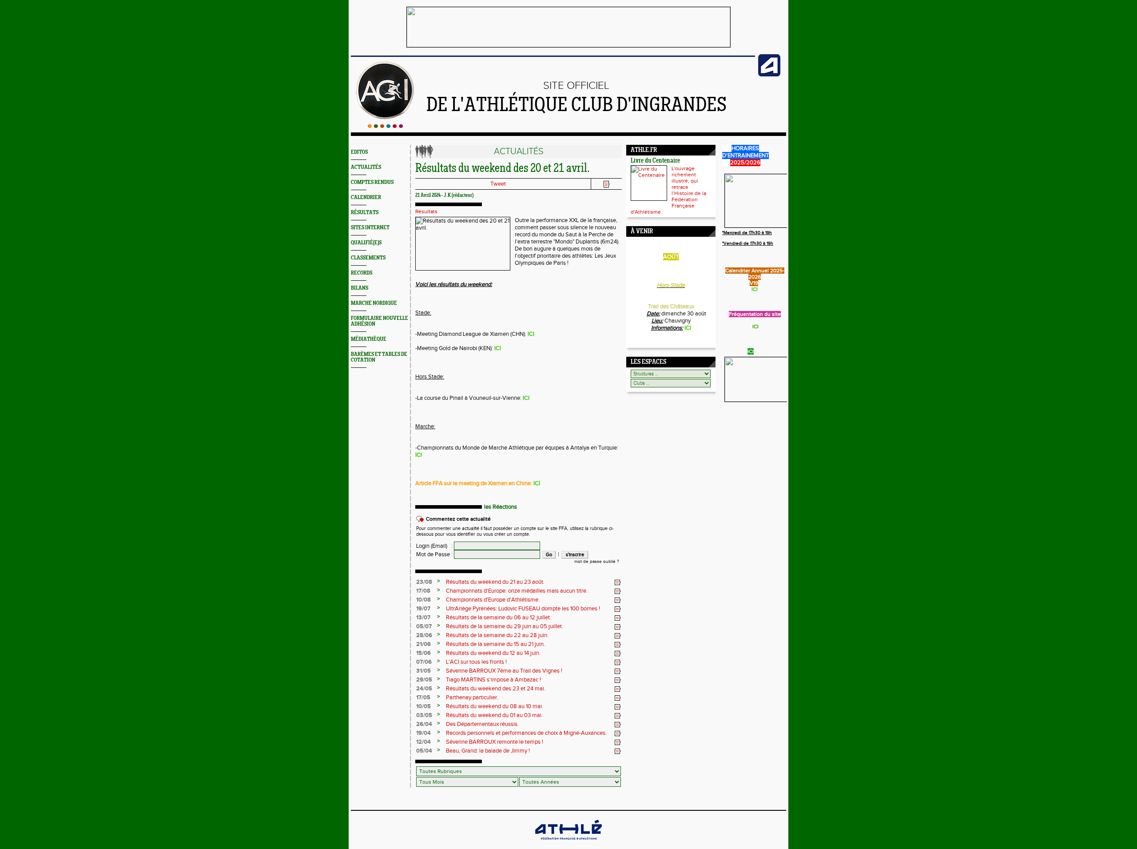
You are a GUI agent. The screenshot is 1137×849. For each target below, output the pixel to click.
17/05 (423, 697)
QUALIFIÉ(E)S (366, 243)
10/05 (423, 706)
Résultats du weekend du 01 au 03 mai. (494, 715)
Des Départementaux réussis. (482, 724)
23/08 (424, 582)
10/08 (423, 599)
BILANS (359, 288)
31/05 (423, 670)
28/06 (424, 635)
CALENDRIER (366, 197)
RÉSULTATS (364, 212)
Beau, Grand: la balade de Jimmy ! (488, 750)
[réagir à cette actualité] (618, 582)
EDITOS (359, 152)
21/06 (423, 644)
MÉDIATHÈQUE (368, 339)
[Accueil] (385, 126)
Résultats (426, 211)
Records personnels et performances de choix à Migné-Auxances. (526, 733)
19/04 (423, 733)
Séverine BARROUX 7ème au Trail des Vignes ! (504, 670)
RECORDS (361, 273)
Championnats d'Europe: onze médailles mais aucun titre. (517, 590)
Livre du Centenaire (655, 161)
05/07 (424, 626)
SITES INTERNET (370, 228)
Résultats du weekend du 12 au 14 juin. (493, 653)
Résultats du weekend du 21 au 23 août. (495, 582)
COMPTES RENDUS (372, 182)
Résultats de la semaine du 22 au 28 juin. (497, 635)
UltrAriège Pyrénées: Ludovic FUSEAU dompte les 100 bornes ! (523, 608)
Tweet (498, 183)
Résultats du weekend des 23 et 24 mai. (495, 688)
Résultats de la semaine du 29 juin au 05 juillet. (504, 626)
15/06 (423, 653)
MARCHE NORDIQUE (374, 303)
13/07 (423, 617)
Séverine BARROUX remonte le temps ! (494, 741)
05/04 (424, 750)
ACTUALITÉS (366, 167)
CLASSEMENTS (368, 258)
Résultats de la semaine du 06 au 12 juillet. (498, 617)
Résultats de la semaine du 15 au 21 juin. (495, 644)
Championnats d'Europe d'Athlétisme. (493, 599)
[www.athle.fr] (769, 74)
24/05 (424, 688)
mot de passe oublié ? (596, 561)
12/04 (423, 741)
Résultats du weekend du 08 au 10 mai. (494, 706)
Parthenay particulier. (472, 697)
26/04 (424, 724)
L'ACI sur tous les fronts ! (476, 662)
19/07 (423, 608)
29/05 (424, 679)
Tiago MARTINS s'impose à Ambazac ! (493, 679)
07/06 (424, 662)
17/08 (423, 590)
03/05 (424, 715)
